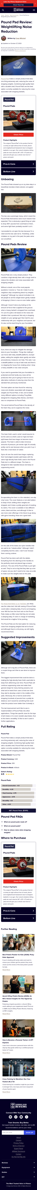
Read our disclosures (20, 50)
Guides (4, 1172)
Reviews (5, 1163)
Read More (6, 970)
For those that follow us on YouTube (13, 604)
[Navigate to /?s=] (2, 10)
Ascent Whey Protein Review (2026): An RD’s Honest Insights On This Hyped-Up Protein (17, 998)
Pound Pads (9, 106)
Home (2, 15)
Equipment (6, 1167)
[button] (2, 3)
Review (7, 15)
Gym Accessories (14, 15)
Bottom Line (9, 171)
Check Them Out (18, 5)
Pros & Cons (9, 164)
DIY (3, 1177)
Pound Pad (5, 79)
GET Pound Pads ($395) (18, 810)
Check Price (18, 134)
